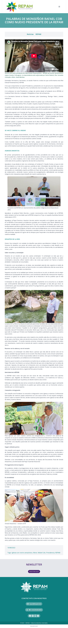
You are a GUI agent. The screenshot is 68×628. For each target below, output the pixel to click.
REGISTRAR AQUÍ (34, 571)
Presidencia (50, 553)
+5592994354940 (36, 610)
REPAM (38, 34)
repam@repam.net (35, 604)
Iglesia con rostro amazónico (22, 553)
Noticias (30, 34)
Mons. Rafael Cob (39, 553)
